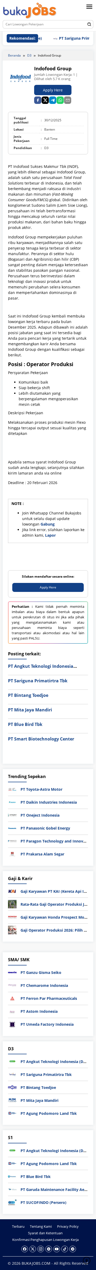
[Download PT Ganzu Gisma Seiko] (12, 972)
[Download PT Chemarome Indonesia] (12, 985)
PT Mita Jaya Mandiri (30, 710)
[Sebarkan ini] (37, 100)
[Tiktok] (64, 1249)
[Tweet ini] (45, 100)
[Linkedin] (48, 1249)
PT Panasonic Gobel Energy (45, 828)
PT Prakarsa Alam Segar (42, 854)
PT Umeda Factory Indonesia (47, 1024)
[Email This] (67, 100)
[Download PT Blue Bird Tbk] (12, 1176)
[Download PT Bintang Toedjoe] (12, 1086)
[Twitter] (32, 1249)
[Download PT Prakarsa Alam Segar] (12, 853)
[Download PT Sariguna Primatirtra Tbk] (12, 1073)
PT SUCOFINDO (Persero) (43, 1202)
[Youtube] (56, 1249)
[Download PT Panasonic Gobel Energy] (12, 827)
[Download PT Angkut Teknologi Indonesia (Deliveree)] (12, 1061)
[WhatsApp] (60, 100)
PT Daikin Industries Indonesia (49, 802)
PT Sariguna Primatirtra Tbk (37, 681)
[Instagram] (40, 1249)
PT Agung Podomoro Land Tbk (49, 1113)
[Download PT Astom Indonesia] (12, 1011)
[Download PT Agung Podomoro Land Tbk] (12, 1112)
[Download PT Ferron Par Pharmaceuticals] (12, 998)
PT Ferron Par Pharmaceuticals (49, 998)
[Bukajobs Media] (30, 10)
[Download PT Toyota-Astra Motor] (12, 789)
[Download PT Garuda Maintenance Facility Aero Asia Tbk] (12, 1188)
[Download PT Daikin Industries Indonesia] (12, 801)
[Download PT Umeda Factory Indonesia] (12, 1024)
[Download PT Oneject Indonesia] (12, 814)
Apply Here (53, 90)
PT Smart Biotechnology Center (41, 739)
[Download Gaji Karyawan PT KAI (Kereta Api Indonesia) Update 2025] (12, 890)
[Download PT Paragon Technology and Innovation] (12, 840)
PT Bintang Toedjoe (28, 695)
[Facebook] (24, 1249)
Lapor (50, 535)
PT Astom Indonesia (39, 1011)
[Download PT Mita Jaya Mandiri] (12, 1099)
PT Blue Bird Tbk (25, 724)
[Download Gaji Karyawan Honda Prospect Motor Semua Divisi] (12, 916)
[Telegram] (52, 100)
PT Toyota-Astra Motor (41, 789)
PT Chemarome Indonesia (44, 985)
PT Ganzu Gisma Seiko (41, 972)
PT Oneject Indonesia (40, 815)
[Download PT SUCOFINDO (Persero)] (12, 1201)
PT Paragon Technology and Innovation (57, 841)
